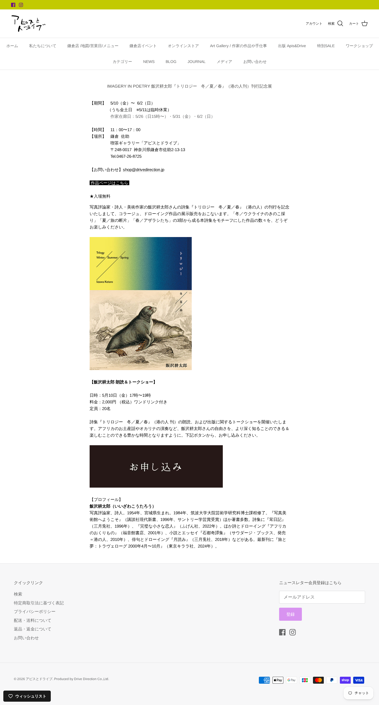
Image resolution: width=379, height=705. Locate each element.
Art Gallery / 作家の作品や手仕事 (238, 46)
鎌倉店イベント (143, 46)
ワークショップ (359, 46)
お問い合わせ (255, 61)
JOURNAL (197, 61)
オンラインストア (183, 46)
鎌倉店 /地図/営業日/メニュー (92, 46)
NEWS (149, 61)
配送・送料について (32, 620)
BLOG (171, 61)
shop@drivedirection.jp (143, 169)
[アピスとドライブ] (28, 23)
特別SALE (326, 46)
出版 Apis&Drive (292, 46)
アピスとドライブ (39, 679)
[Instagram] (21, 5)
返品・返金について (32, 629)
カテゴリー (122, 61)
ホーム (12, 46)
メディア (224, 61)
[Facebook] (13, 5)
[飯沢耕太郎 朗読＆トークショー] (156, 486)
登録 (290, 614)
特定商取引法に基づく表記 (39, 602)
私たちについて (42, 46)
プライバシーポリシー (34, 611)
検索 (18, 594)
